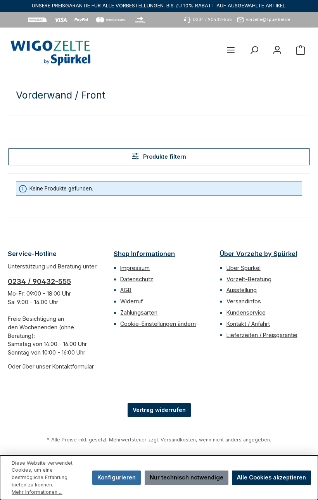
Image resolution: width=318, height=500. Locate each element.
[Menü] (230, 50)
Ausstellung (241, 290)
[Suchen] (254, 50)
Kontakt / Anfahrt (248, 323)
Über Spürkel (243, 268)
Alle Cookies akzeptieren (271, 477)
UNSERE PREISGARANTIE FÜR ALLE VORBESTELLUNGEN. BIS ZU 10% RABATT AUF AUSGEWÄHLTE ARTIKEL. (159, 6)
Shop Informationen (144, 254)
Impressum (135, 268)
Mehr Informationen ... (37, 492)
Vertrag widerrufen (159, 410)
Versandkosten (178, 440)
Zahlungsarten (138, 312)
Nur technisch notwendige (186, 477)
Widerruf (131, 301)
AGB (125, 290)
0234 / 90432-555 (39, 281)
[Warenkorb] (300, 50)
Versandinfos (243, 301)
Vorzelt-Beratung (248, 279)
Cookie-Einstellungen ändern (158, 323)
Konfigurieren (116, 477)
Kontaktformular (72, 366)
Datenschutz (136, 279)
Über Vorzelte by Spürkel (258, 254)
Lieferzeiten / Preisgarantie (261, 335)
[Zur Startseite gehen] (50, 49)
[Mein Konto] (277, 50)
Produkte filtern (164, 156)
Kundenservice (246, 312)
